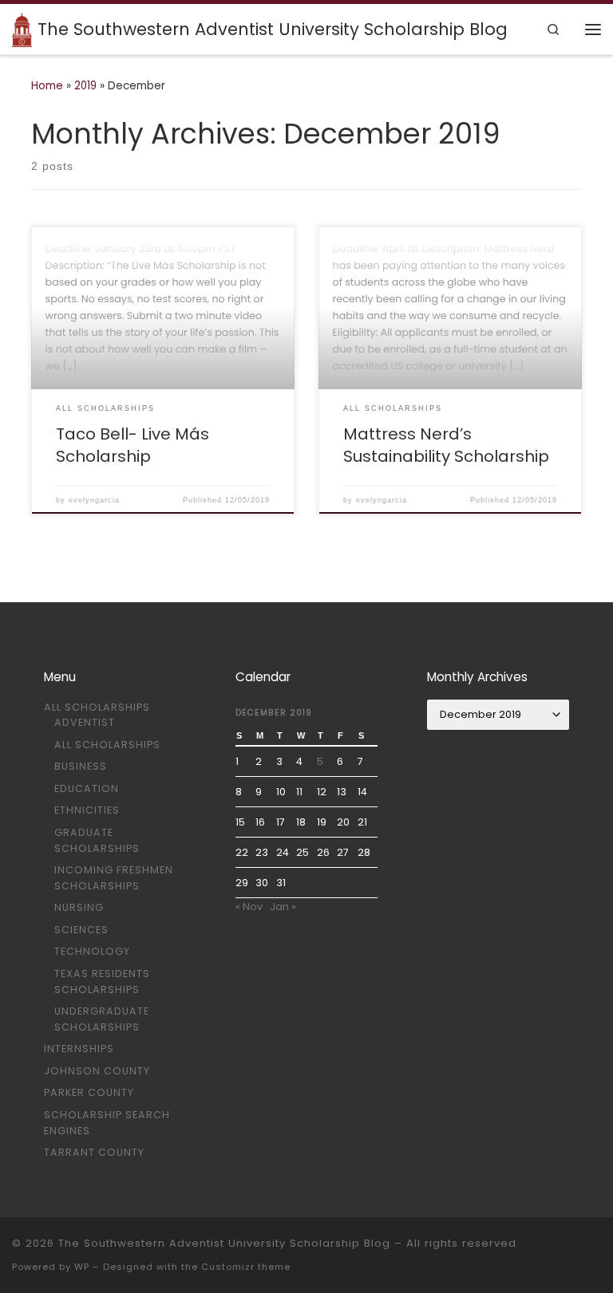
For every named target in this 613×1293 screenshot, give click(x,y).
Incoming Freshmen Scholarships (113, 878)
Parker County (89, 1092)
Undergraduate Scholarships (101, 1019)
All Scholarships (97, 707)
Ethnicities (87, 810)
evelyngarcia (94, 500)
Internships (79, 1048)
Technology (92, 951)
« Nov (249, 906)
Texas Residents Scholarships (102, 981)
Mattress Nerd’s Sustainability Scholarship (446, 445)
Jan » (283, 906)
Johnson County (97, 1071)
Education (86, 788)
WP (81, 1266)
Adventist (84, 722)
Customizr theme (246, 1266)
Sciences (81, 929)
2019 (85, 85)
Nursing (79, 907)
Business (80, 766)
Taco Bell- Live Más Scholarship (132, 445)
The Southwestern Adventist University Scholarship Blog (224, 1243)
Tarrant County (94, 1152)
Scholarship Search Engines (107, 1122)
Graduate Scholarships (97, 840)
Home (47, 85)
